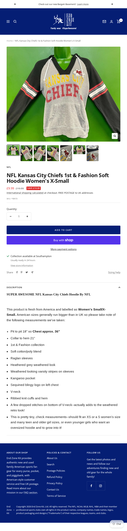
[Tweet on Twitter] (26, 272)
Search (50, 464)
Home (10, 40)
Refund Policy (54, 477)
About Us (52, 458)
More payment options (64, 249)
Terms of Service (56, 495)
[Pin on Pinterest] (21, 272)
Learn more (82, 4)
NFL (9, 167)
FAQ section (30, 492)
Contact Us (53, 489)
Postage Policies (56, 470)
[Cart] (118, 21)
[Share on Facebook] (17, 272)
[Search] (15, 21)
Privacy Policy (55, 483)
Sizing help (114, 272)
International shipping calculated (25, 192)
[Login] (111, 21)
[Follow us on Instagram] (100, 485)
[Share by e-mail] (32, 272)
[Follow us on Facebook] (91, 485)
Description (14, 287)
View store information (22, 265)
